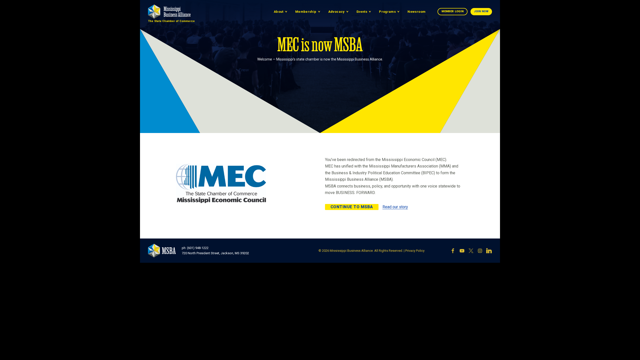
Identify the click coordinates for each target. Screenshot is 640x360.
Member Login (453, 11)
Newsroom (417, 12)
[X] (471, 251)
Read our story (395, 206)
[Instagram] (480, 251)
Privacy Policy (414, 250)
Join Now (481, 11)
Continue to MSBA (351, 206)
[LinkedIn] (489, 251)
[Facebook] (453, 251)
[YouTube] (462, 251)
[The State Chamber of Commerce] (169, 11)
